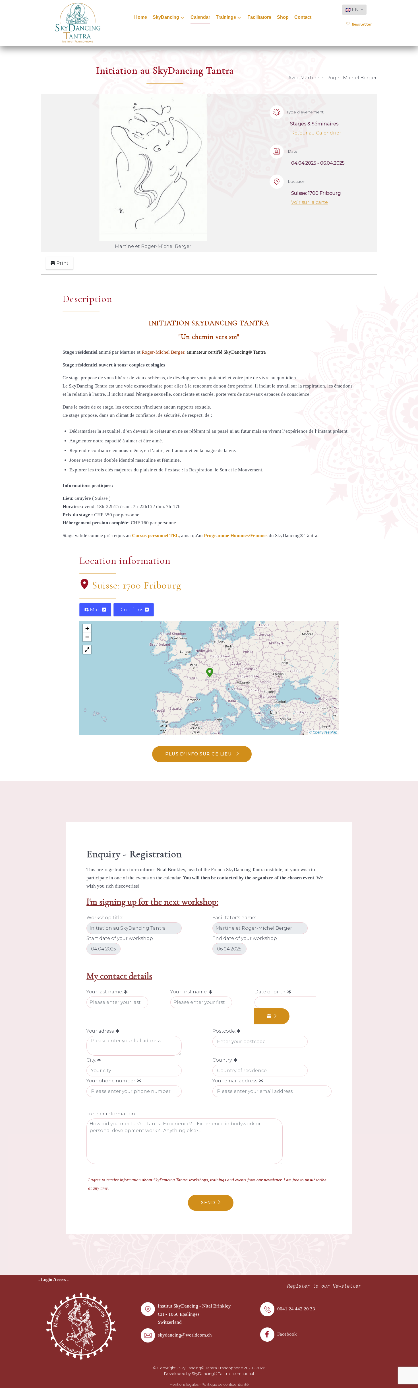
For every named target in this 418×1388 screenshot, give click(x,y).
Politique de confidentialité (225, 1384)
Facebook (287, 1334)
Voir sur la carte (309, 202)
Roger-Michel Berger (163, 352)
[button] (209, 672)
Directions (131, 609)
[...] (272, 1016)
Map (95, 609)
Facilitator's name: (234, 917)
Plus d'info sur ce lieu (199, 754)
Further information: (111, 1113)
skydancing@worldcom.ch (185, 1335)
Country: (223, 1060)
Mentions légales (183, 1384)
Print (62, 263)
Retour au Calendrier (316, 133)
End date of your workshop (244, 938)
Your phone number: (111, 1081)
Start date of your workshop (119, 938)
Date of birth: (270, 992)
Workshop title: (104, 917)
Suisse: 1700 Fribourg (136, 585)
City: (91, 1060)
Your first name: (189, 992)
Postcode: (224, 1031)
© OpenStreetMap (323, 732)
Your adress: (101, 1031)
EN (355, 9)
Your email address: (235, 1081)
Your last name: (105, 992)
